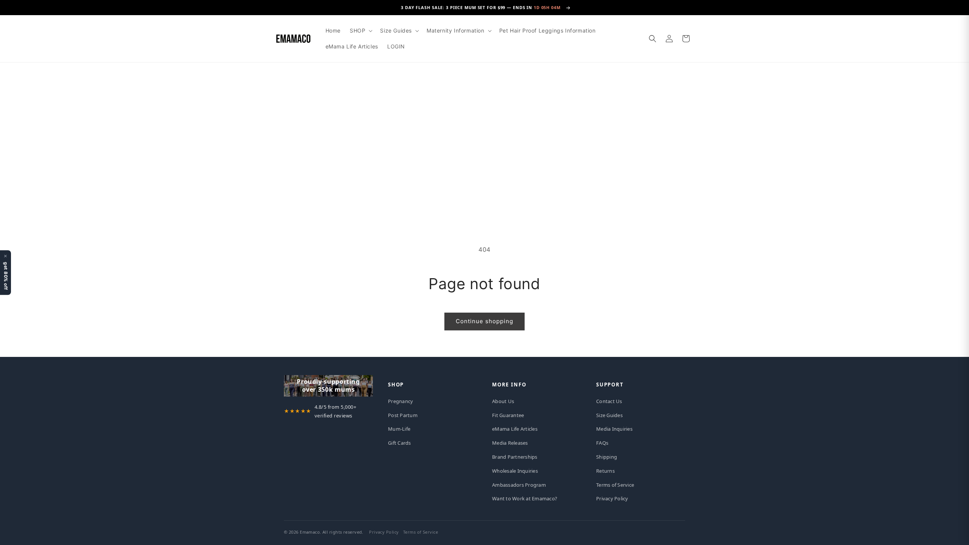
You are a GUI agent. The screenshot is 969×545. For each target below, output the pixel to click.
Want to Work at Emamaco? (524, 498)
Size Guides (609, 415)
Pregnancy (400, 401)
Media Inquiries (614, 428)
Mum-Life (399, 428)
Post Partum (403, 415)
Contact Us (609, 401)
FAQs (602, 442)
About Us (503, 401)
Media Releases (510, 442)
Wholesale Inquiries (515, 470)
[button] (360, 31)
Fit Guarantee (508, 415)
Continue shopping (484, 321)
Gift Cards (399, 442)
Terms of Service (615, 484)
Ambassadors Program (519, 484)
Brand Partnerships (514, 456)
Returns (605, 470)
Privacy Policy (612, 498)
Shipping (606, 456)
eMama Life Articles (514, 428)
